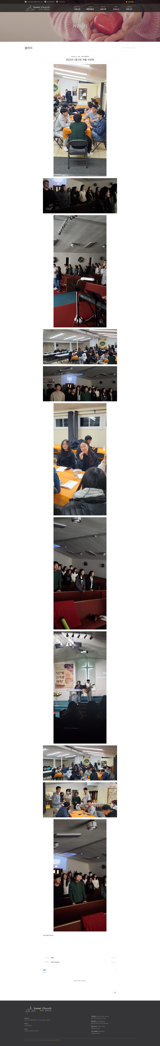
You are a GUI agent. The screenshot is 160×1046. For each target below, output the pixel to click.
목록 (115, 992)
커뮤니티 (129, 48)
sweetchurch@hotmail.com (31, 1031)
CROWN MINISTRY (55, 1040)
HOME (123, 48)
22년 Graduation (55, 962)
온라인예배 (131, 2)
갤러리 (134, 48)
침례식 (52, 958)
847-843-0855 (28, 1025)
